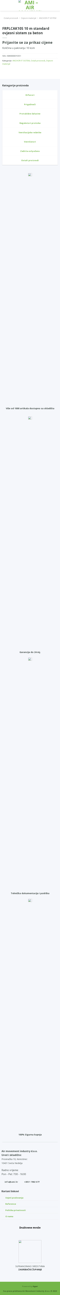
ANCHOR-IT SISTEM (47, 18)
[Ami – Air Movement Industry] (30, 5)
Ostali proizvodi (11, 18)
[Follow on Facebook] (23, 1233)
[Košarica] (56, 5)
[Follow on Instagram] (30, 1233)
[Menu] (4, 5)
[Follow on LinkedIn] (37, 1233)
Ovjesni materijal (28, 18)
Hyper (35, 1286)
